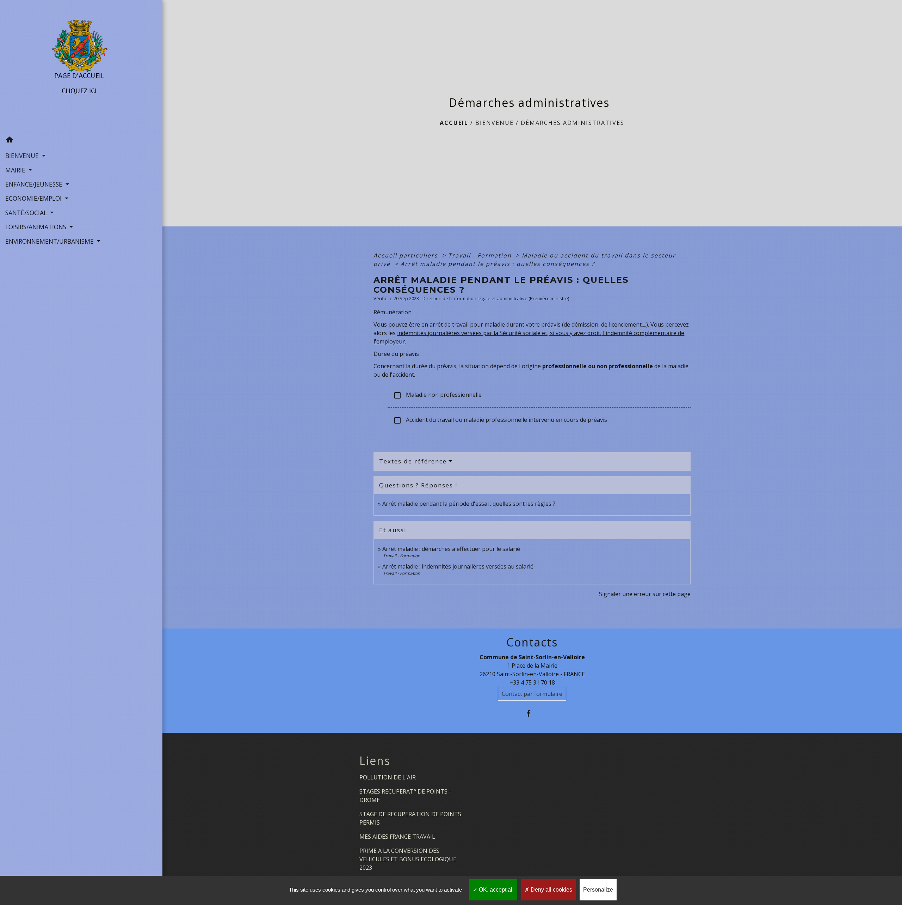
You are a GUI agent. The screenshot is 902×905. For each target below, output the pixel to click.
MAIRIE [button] (16, 170)
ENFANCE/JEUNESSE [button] (34, 184)
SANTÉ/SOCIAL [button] (27, 212)
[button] (81, 140)
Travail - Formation (481, 255)
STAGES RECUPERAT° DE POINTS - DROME (405, 796)
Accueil (454, 123)
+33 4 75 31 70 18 (532, 682)
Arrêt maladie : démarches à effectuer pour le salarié (451, 549)
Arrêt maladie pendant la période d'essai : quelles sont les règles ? (468, 504)
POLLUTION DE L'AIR (387, 777)
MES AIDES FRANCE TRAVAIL (397, 836)
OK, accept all (495, 890)
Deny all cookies (550, 890)
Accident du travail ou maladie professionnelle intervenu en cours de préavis (500, 420)
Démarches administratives (572, 123)
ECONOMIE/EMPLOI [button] (34, 198)
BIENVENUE (494, 123)
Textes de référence (413, 461)
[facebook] (532, 713)
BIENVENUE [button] (23, 155)
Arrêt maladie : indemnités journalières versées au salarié (457, 566)
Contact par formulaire (532, 694)
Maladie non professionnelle (437, 395)
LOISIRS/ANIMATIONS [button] (36, 227)
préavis (551, 324)
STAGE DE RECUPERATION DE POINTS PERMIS (410, 818)
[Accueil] (81, 66)
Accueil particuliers (406, 255)
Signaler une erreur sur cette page (645, 594)
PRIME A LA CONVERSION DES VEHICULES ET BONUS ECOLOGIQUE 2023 (407, 859)
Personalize (598, 890)
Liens (374, 760)
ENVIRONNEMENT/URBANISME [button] (50, 241)
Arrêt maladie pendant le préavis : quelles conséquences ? (498, 264)
